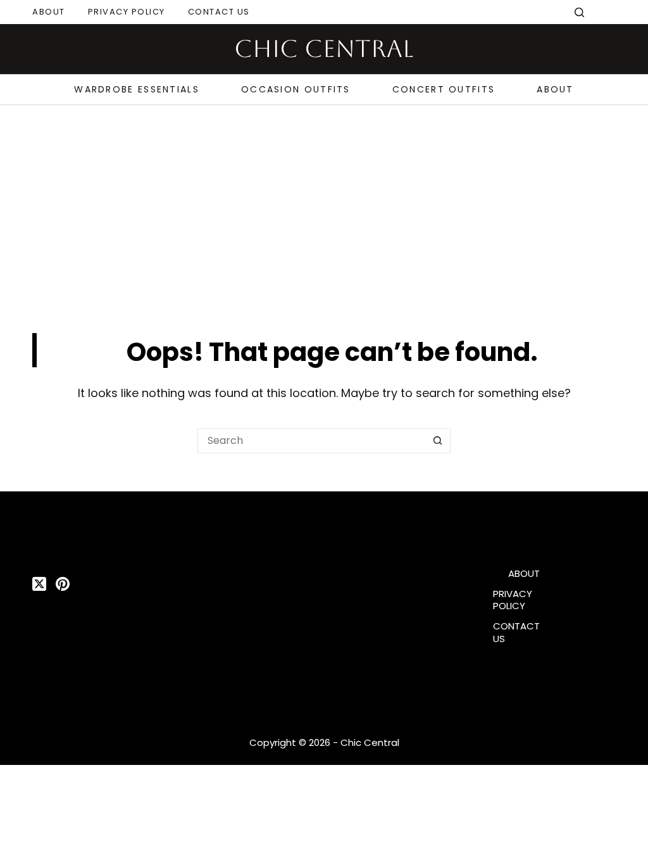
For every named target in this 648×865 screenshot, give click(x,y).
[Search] (579, 12)
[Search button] (438, 440)
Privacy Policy (126, 12)
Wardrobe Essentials (136, 89)
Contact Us (219, 12)
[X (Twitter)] (39, 584)
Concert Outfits (443, 89)
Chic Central (324, 49)
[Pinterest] (63, 584)
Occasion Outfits (296, 89)
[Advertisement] (324, 200)
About (48, 12)
